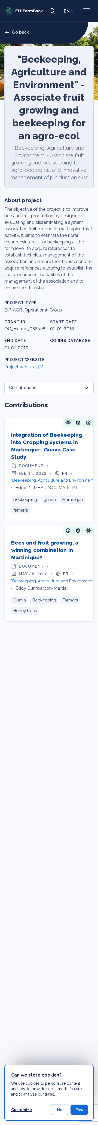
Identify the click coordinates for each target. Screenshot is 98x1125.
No (59, 1110)
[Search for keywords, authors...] (52, 11)
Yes (79, 1109)
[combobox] (49, 387)
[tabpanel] (49, 511)
